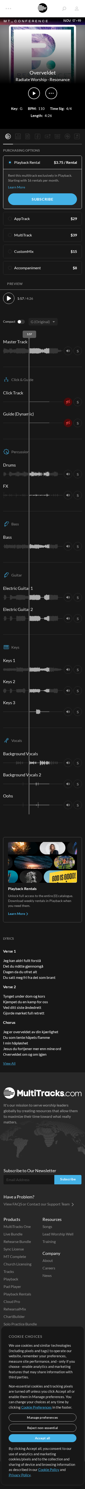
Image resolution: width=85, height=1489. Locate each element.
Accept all (42, 1438)
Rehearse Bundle (17, 1241)
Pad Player (12, 1286)
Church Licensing (17, 1264)
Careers (48, 1268)
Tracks (9, 1271)
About (47, 1260)
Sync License (14, 1249)
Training (49, 1241)
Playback (11, 1279)
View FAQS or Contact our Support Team (37, 1204)
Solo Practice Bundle (20, 1324)
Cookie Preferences (36, 1407)
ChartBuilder (14, 1316)
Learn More (16, 187)
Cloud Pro (12, 1301)
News (47, 1275)
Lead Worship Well (57, 1234)
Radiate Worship (31, 79)
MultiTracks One (17, 1226)
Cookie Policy (48, 1469)
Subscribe (42, 199)
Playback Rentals (17, 1294)
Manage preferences (42, 1417)
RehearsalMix (15, 1309)
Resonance (60, 79)
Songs (47, 1226)
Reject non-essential (42, 1428)
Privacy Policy (19, 1475)
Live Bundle (13, 1234)
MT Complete (15, 1256)
